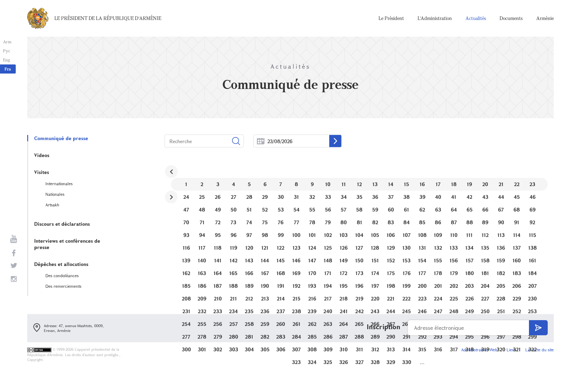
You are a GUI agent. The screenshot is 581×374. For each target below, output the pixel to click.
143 (249, 260)
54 (297, 209)
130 (406, 247)
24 (186, 197)
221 (391, 298)
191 (280, 286)
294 (453, 336)
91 (516, 222)
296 (485, 336)
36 (375, 197)
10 (327, 184)
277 (186, 336)
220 (375, 298)
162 (186, 273)
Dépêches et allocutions (61, 264)
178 (438, 273)
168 (281, 273)
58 (359, 209)
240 (327, 311)
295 (469, 336)
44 (501, 197)
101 (312, 235)
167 (265, 273)
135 (485, 247)
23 (532, 184)
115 (532, 235)
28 (249, 197)
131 (422, 247)
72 (218, 222)
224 (438, 298)
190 (265, 286)
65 (470, 209)
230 (532, 298)
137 (517, 247)
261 (296, 324)
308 (312, 349)
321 (517, 349)
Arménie (545, 18)
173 (359, 273)
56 (328, 209)
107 (407, 235)
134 (469, 247)
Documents (511, 18)
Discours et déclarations (62, 224)
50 (234, 209)
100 (296, 235)
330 (406, 362)
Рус (6, 51)
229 (517, 298)
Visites (41, 172)
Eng (6, 60)
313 (391, 349)
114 (516, 235)
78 (312, 222)
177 (422, 273)
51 (249, 209)
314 (406, 349)
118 (218, 247)
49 (218, 209)
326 (343, 362)
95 (218, 235)
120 (249, 247)
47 (186, 209)
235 (249, 311)
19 (469, 184)
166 (249, 273)
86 (438, 222)
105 (375, 235)
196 (359, 286)
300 (186, 349)
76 (281, 222)
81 (359, 222)
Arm (7, 41)
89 (485, 222)
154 (422, 260)
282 (265, 336)
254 (186, 324)
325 (327, 362)
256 (217, 324)
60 (391, 209)
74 (249, 222)
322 (532, 349)
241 (344, 311)
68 (517, 209)
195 (344, 286)
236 (265, 311)
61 (406, 209)
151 (375, 260)
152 (391, 260)
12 (359, 184)
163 (202, 273)
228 (501, 298)
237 (281, 311)
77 (296, 222)
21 (501, 184)
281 (249, 336)
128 (375, 247)
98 (265, 235)
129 (391, 247)
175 (391, 273)
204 (485, 286)
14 (390, 184)
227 (485, 298)
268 (406, 324)
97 (249, 235)
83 (391, 222)
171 (327, 273)
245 (406, 311)
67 (501, 209)
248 (453, 311)
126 (344, 247)
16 (422, 184)
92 (532, 222)
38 (406, 197)
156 (454, 260)
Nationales (54, 194)
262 (312, 324)
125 (328, 247)
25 (202, 197)
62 (422, 209)
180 (469, 273)
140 (202, 260)
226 (469, 298)
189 (249, 286)
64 (454, 209)
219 (359, 298)
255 (202, 324)
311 (359, 349)
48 (202, 209)
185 (186, 286)
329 (390, 362)
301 (202, 349)
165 (233, 273)
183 (517, 273)
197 (375, 286)
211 (233, 298)
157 (470, 260)
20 (485, 184)
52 (265, 209)
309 (328, 349)
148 (328, 260)
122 (280, 247)
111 (469, 235)
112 (485, 235)
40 (438, 197)
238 (296, 311)
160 (517, 260)
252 (517, 311)
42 (469, 197)
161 (532, 260)
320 (501, 349)
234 (233, 311)
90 (501, 222)
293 (438, 336)
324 (312, 362)
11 (344, 184)
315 (422, 349)
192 (296, 286)
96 (234, 235)
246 (422, 311)
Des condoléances (62, 275)
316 (438, 349)
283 (280, 336)
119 (233, 247)
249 (469, 311)
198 (391, 286)
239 (312, 311)
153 (406, 260)
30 (281, 197)
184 (532, 273)
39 (422, 197)
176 (407, 273)
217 (328, 298)
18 (454, 184)
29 (265, 197)
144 (265, 260)
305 (265, 349)
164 (218, 273)
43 (485, 197)
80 (343, 222)
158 (485, 260)
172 (343, 273)
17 (438, 184)
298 (516, 336)
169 (296, 273)
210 (218, 298)
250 (485, 311)
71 (202, 222)
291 (407, 336)
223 (422, 298)
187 (218, 286)
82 (375, 222)
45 (517, 197)
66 (485, 209)
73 (233, 222)
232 (202, 311)
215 (296, 298)
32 (312, 197)
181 (485, 273)
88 (469, 222)
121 (264, 247)
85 (422, 222)
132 (438, 247)
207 (532, 286)
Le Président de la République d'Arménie (107, 18)
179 (454, 273)
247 (438, 311)
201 (438, 286)
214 (281, 298)
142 (234, 260)
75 (265, 222)
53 (281, 209)
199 (406, 286)
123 (296, 247)
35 (359, 197)
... (260, 141)
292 (422, 336)
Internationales (59, 183)
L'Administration (435, 18)
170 (312, 273)
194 (328, 286)
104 (359, 235)
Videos (41, 155)
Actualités (475, 18)
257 (233, 324)
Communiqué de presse (61, 138)
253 (532, 311)
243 (375, 311)
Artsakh (52, 205)
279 (218, 336)
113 (501, 235)
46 (533, 197)
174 (375, 273)
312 (375, 349)
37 (391, 197)
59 (375, 209)
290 (390, 336)
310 (344, 349)
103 (344, 235)
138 (532, 247)
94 (202, 235)
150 (359, 260)
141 (218, 260)
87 (454, 222)
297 (501, 336)
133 (454, 247)
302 (217, 349)
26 (218, 197)
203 (469, 286)
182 (501, 273)
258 (249, 324)
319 (485, 349)
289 (375, 336)
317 (454, 349)
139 (186, 260)
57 (343, 209)
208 (186, 298)
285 (312, 336)
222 (406, 298)
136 (501, 247)
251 (501, 311)
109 (438, 235)
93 (186, 235)
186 (202, 286)
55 (312, 209)
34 (344, 197)
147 (312, 260)
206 (516, 286)
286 (328, 336)
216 (312, 298)
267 (391, 324)
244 (390, 311)
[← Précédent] (171, 171)
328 (375, 362)
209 (202, 298)
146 (296, 260)
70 (186, 222)
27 (233, 197)
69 (533, 209)
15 (406, 184)
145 (281, 260)
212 (249, 298)
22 (517, 184)
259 (265, 324)
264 (343, 324)
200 (422, 286)
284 (296, 336)
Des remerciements (63, 286)
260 (280, 324)
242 (359, 311)
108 (422, 235)
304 (249, 349)
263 (327, 324)
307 (296, 349)
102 (328, 235)
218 (344, 298)
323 (296, 362)
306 (280, 349)
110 (454, 235)
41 (453, 197)
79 (328, 222)
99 (281, 235)
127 (359, 247)
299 (532, 336)
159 (501, 260)
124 (312, 247)
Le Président (391, 18)
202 (454, 286)
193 (312, 286)
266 (375, 324)
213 (265, 298)
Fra (8, 69)
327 (359, 362)
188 (233, 286)
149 (344, 260)
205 (501, 286)
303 (233, 349)
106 (391, 235)
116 (186, 247)
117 (202, 247)
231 (186, 311)
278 (202, 336)
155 (438, 260)
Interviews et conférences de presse (67, 244)
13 (375, 184)
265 (359, 324)
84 (406, 222)
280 (233, 336)
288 (359, 336)
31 (296, 197)
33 (328, 197)
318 (469, 349)
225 (454, 298)
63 (438, 209)
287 (343, 336)
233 (217, 311)
